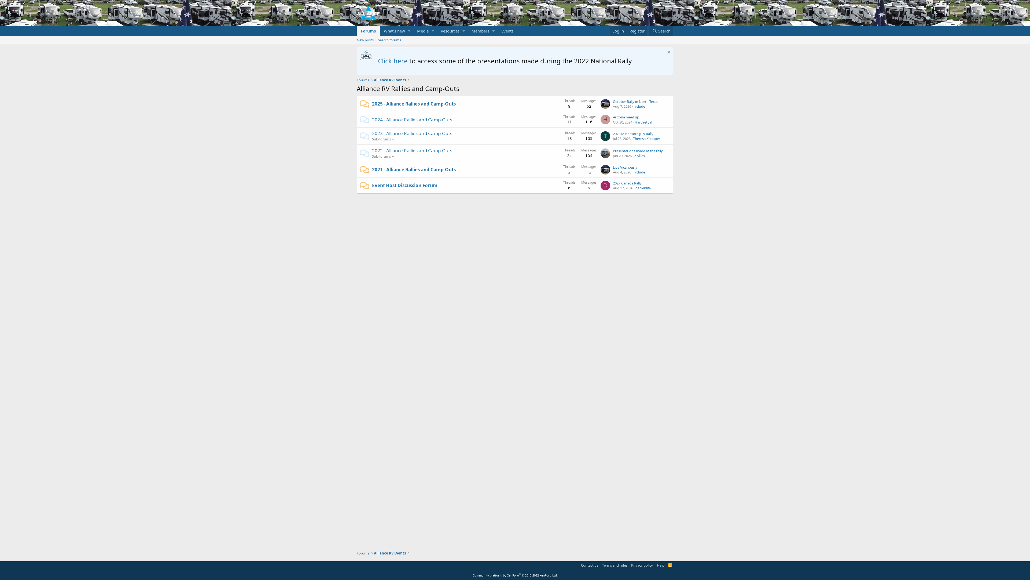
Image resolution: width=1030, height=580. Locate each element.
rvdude (639, 106)
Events (507, 31)
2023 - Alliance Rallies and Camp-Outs (412, 133)
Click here (393, 60)
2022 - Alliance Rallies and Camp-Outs (412, 150)
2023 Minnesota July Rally (633, 133)
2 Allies (639, 155)
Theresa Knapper (646, 138)
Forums (368, 31)
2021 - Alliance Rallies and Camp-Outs (414, 169)
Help (660, 565)
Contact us (589, 565)
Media (423, 31)
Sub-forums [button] (381, 139)
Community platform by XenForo (515, 575)
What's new (394, 31)
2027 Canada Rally (627, 183)
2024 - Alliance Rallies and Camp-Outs (412, 120)
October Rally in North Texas (635, 101)
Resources (450, 31)
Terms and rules (614, 565)
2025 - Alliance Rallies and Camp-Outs (414, 104)
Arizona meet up (626, 117)
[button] (409, 31)
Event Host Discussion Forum (404, 185)
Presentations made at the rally (638, 150)
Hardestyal (643, 122)
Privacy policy (642, 565)
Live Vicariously (625, 167)
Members (480, 31)
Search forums (389, 40)
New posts (365, 40)
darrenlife (643, 188)
